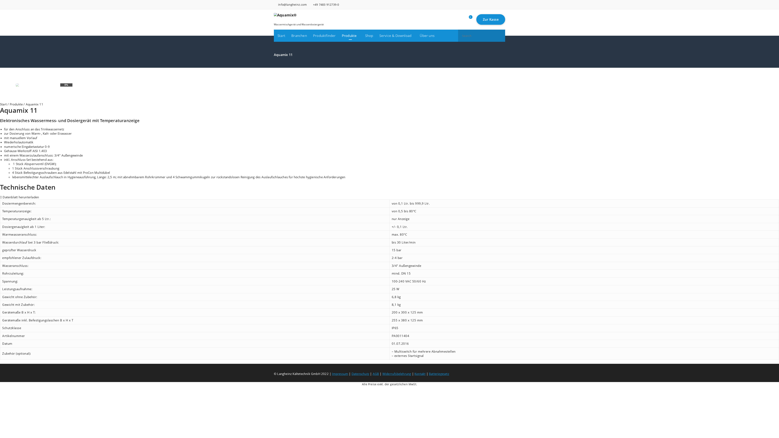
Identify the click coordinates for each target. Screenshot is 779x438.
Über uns (427, 35)
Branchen (299, 35)
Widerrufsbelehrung (396, 374)
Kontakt (419, 374)
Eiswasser (65, 133)
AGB (376, 374)
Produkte (349, 35)
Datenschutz (360, 374)
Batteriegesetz (439, 374)
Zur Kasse (491, 19)
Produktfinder (324, 35)
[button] (500, 36)
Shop (369, 35)
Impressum (340, 374)
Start (281, 35)
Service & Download (395, 35)
